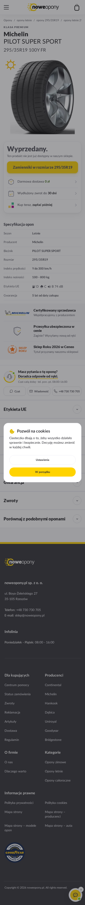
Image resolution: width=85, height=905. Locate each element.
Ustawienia (42, 460)
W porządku (42, 472)
